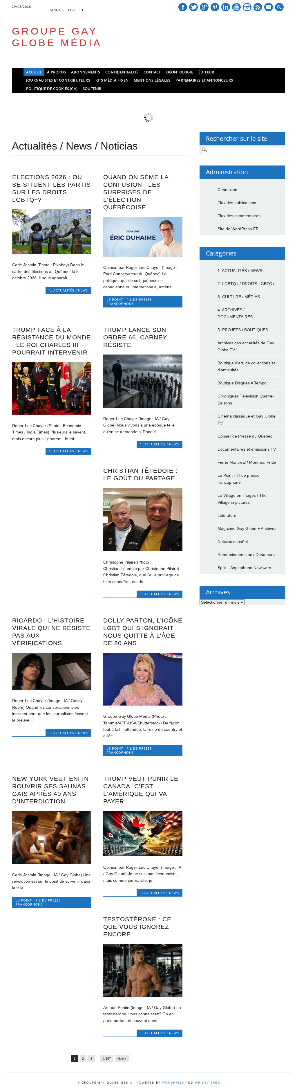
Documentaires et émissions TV (247, 449)
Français (55, 10)
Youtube (236, 7)
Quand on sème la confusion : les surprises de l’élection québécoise (136, 192)
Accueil (34, 72)
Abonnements (85, 72)
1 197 (107, 1058)
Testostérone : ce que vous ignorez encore (137, 927)
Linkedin (225, 7)
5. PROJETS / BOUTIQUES (243, 330)
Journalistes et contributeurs (58, 80)
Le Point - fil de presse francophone (129, 301)
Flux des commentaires (239, 215)
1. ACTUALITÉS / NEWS (68, 290)
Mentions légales (152, 80)
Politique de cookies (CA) (51, 88)
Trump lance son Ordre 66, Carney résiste (135, 337)
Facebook (182, 7)
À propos (56, 72)
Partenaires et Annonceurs (204, 80)
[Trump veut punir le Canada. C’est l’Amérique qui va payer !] (142, 854)
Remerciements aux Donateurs (246, 554)
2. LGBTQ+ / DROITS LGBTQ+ (246, 283)
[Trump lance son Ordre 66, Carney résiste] (142, 406)
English (75, 10)
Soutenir (92, 88)
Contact (152, 72)
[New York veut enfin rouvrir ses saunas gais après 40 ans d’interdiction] (51, 862)
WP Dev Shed (207, 1082)
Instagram (247, 7)
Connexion (227, 189)
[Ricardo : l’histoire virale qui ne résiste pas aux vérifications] (51, 688)
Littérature (227, 515)
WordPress (173, 1082)
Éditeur (206, 72)
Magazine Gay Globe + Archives (247, 528)
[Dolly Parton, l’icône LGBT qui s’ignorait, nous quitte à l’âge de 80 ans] (142, 704)
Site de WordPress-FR (238, 228)
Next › (121, 1058)
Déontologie (179, 72)
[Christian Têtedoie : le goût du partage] (142, 549)
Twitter (193, 7)
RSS (257, 7)
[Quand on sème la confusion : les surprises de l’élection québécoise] (142, 255)
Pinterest (215, 7)
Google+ (204, 7)
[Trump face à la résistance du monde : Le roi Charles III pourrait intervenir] (51, 413)
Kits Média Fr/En (111, 80)
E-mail (269, 7)
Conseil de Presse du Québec (245, 436)
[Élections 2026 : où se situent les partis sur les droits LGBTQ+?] (51, 252)
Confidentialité (121, 72)
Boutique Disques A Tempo (242, 383)
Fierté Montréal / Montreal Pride (247, 462)
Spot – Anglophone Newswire (244, 567)
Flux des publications (237, 202)
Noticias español (233, 541)
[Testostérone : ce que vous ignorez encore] (142, 995)
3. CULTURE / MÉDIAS (239, 296)
